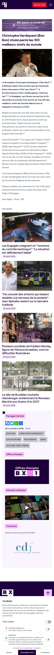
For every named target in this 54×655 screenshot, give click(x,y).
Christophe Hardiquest (31, 433)
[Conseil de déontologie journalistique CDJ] (27, 548)
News (43, 439)
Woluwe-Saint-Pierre (17, 445)
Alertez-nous (39, 5)
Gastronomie (13, 439)
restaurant (30, 439)
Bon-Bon (10, 433)
